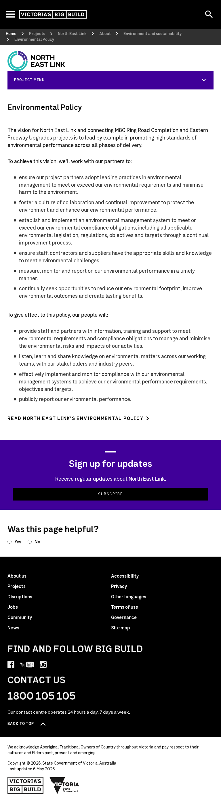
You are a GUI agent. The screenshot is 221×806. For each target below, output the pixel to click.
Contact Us (36, 680)
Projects (16, 586)
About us (16, 576)
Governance (124, 617)
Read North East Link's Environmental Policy (75, 418)
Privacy (119, 586)
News (13, 628)
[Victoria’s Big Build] (53, 14)
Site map (120, 628)
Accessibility (125, 576)
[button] (110, 80)
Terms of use (124, 607)
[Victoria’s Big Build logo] (25, 785)
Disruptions (19, 597)
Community (19, 617)
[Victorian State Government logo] (64, 785)
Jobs (12, 607)
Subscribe (110, 494)
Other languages (128, 597)
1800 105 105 (41, 696)
